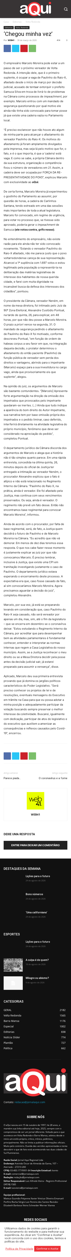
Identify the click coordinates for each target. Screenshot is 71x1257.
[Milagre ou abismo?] (13, 983)
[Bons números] (13, 899)
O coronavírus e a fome (53, 778)
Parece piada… (12, 778)
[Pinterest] (24, 48)
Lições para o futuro (38, 876)
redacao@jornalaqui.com (30, 1102)
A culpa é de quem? (37, 960)
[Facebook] (7, 48)
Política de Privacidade (19, 1248)
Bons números (34, 894)
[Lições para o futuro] (13, 881)
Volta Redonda (33, 21)
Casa (6, 21)
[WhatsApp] (32, 48)
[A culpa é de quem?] (13, 965)
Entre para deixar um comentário (35, 845)
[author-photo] (35, 809)
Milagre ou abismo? (37, 978)
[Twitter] (15, 48)
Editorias (17, 21)
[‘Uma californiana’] (13, 917)
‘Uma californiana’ (36, 912)
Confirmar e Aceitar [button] (47, 1248)
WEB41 (11, 40)
